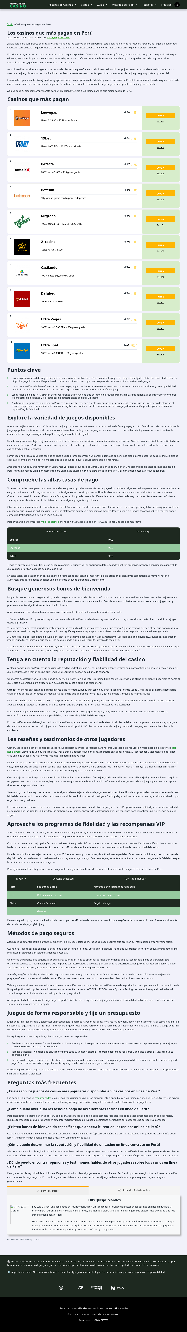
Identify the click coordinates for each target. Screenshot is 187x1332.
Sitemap (62, 1308)
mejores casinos (50, 521)
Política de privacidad (103, 1308)
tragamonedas (43, 1098)
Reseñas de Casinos (61, 4)
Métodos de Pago (123, 4)
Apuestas (147, 4)
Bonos (85, 4)
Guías (100, 4)
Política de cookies (120, 1308)
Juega (160, 115)
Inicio (10, 24)
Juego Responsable (74, 1308)
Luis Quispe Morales (58, 37)
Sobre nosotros (88, 1308)
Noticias (166, 4)
